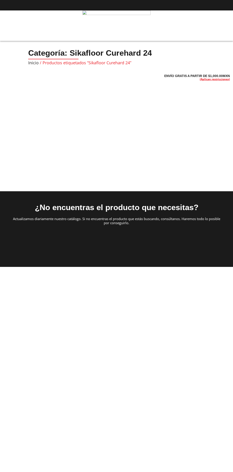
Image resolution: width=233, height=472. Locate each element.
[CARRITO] (220, 25)
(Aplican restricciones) (215, 79)
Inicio (33, 62)
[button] (8, 26)
